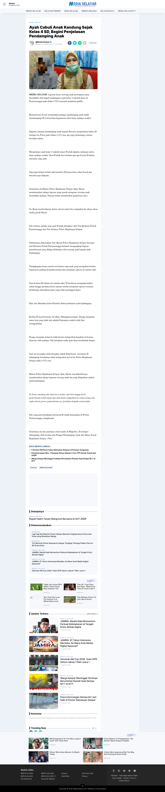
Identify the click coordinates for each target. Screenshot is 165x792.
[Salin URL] (85, 43)
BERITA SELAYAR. (47, 773)
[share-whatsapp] (80, 43)
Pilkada (84, 776)
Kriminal (33, 467)
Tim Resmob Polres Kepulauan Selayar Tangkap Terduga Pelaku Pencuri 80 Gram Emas (62, 544)
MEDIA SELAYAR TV (127, 11)
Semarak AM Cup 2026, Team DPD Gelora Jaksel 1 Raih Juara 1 (58, 570)
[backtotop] (82, 786)
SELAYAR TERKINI (53, 11)
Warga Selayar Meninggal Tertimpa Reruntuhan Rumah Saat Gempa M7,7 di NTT (78, 681)
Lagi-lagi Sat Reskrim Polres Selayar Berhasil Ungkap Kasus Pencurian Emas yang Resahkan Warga (62, 535)
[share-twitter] (75, 43)
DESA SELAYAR (71, 11)
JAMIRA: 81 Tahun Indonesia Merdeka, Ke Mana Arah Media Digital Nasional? (60, 562)
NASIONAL (66, 776)
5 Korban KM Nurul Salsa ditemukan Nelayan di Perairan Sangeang (60, 450)
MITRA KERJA (124, 781)
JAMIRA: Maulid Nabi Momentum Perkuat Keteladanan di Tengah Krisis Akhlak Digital (62, 553)
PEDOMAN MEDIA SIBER (128, 776)
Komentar (92, 43)
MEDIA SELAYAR (33, 11)
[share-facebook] (70, 43)
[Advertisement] (63, 490)
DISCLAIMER (117, 778)
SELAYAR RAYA (107, 11)
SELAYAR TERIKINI (48, 779)
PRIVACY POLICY (129, 778)
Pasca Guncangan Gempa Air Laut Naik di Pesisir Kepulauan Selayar (78, 698)
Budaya (64, 773)
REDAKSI (114, 776)
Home (31, 22)
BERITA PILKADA (89, 11)
